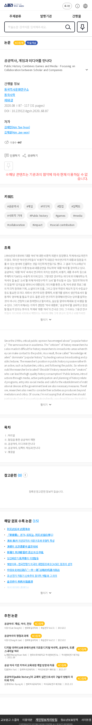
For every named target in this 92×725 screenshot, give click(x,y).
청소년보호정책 (69, 720)
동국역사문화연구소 (16, 89)
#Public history (39, 215)
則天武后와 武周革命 (18, 529)
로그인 (67, 5)
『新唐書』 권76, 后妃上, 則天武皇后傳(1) (30, 534)
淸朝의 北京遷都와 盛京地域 (22, 546)
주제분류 (15, 16)
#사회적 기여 (14, 215)
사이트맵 (86, 720)
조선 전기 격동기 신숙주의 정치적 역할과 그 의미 (32, 575)
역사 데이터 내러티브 (18, 587)
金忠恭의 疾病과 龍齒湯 (20, 581)
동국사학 (9, 95)
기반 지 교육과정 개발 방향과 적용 (29, 665)
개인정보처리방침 (46, 719)
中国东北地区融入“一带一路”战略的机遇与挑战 (33, 570)
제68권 (8, 100)
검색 (67, 30)
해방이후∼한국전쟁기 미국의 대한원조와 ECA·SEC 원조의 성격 (39, 564)
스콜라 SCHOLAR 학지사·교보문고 (13, 6)
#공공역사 (13, 206)
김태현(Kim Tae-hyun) (17, 127)
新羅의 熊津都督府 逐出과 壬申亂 (25, 552)
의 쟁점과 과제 (16, 635)
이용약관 (27, 720)
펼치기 (87, 71)
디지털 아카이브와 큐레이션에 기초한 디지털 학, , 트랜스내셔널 (39, 649)
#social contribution (62, 225)
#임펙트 (75, 206)
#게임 (30, 206)
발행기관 (46, 16)
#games (60, 215)
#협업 (60, 206)
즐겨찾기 (81, 31)
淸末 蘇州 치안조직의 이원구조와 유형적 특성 (30, 540)
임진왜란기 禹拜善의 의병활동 (23, 558)
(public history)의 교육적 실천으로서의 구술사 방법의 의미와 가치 (38, 678)
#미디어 (45, 206)
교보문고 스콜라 (10, 720)
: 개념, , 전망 (17, 623)
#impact (37, 225)
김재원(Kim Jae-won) (17, 132)
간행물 (76, 16)
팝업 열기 (25, 475)
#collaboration (16, 225)
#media (77, 215)
